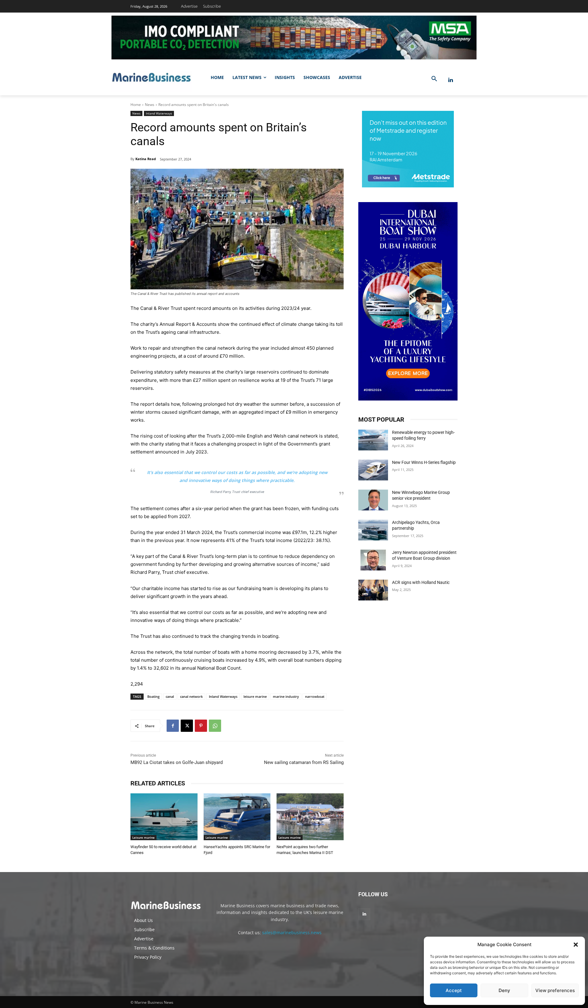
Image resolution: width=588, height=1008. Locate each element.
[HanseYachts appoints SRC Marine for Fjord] (237, 816)
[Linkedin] (451, 80)
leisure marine (255, 696)
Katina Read (145, 158)
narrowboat (314, 696)
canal (170, 696)
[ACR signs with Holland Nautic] (373, 590)
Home (135, 104)
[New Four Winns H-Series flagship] (373, 470)
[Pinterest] (201, 726)
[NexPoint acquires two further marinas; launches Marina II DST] (310, 816)
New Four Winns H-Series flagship (424, 462)
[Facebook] (173, 726)
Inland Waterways (159, 113)
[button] (576, 945)
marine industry (286, 696)
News (149, 104)
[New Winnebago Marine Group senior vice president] (373, 500)
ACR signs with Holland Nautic (421, 582)
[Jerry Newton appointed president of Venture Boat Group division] (373, 560)
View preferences (555, 990)
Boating (153, 696)
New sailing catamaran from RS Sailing (304, 762)
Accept (454, 990)
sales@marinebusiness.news (292, 932)
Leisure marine (143, 837)
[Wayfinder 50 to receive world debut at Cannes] (164, 816)
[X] (187, 726)
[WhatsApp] (215, 726)
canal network (191, 696)
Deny (504, 990)
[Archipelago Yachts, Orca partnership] (373, 530)
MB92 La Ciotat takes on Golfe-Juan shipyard (176, 762)
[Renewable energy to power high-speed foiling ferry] (373, 440)
